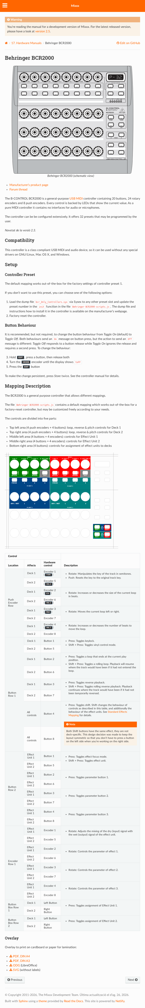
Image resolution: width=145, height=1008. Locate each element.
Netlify (120, 1001)
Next (131, 979)
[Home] (6, 43)
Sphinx (23, 1001)
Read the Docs (73, 1001)
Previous (16, 979)
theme (43, 1001)
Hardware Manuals (26, 43)
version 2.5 (42, 31)
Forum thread (18, 189)
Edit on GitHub (129, 43)
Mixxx (75, 5)
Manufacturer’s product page (28, 185)
